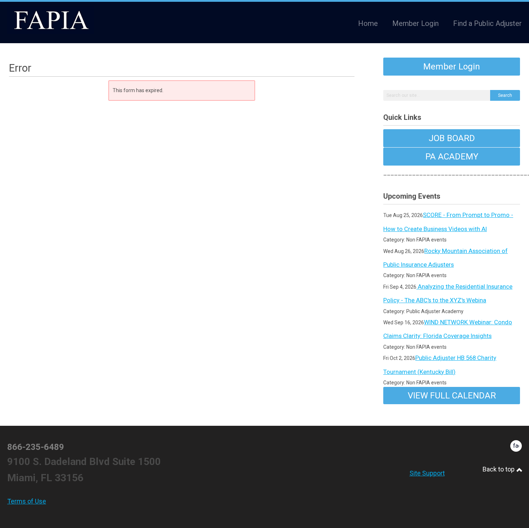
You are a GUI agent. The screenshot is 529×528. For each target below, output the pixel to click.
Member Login (451, 67)
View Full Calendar (452, 396)
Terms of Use (26, 501)
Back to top (499, 469)
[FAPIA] (50, 20)
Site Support (427, 473)
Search (505, 95)
